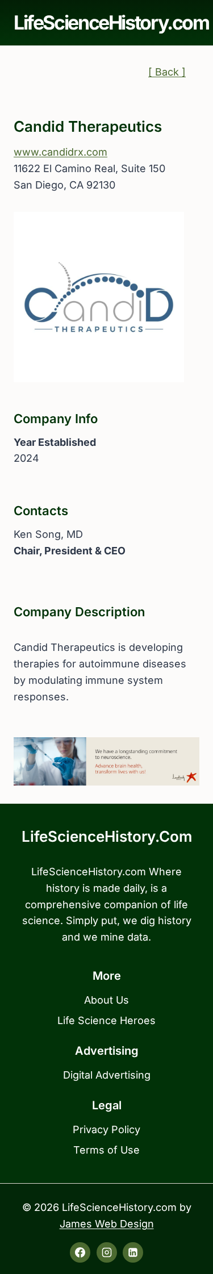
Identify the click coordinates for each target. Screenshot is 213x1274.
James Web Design (107, 1224)
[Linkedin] (133, 1252)
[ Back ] (167, 72)
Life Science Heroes (106, 1020)
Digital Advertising (107, 1075)
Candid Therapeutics (88, 126)
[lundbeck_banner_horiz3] (106, 761)
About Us (106, 1000)
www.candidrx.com (60, 152)
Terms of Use (106, 1150)
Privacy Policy (106, 1129)
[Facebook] (80, 1252)
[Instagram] (107, 1252)
